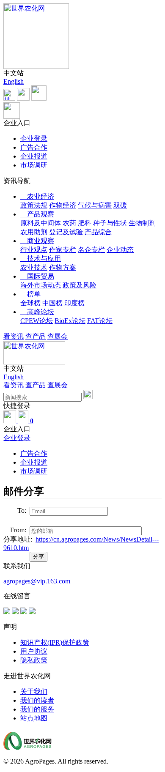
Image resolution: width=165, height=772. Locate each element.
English (13, 81)
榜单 (30, 294)
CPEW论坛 (36, 320)
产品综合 (98, 231)
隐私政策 (33, 660)
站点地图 (33, 718)
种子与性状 (110, 223)
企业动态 (120, 249)
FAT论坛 (100, 320)
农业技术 (33, 267)
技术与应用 (40, 258)
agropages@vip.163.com (36, 581)
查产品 (35, 336)
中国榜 (52, 303)
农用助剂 (33, 231)
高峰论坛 (37, 311)
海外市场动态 (40, 285)
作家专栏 (62, 249)
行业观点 (33, 249)
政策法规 (33, 205)
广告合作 (33, 147)
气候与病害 (95, 205)
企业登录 (33, 138)
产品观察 (37, 214)
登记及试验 (66, 231)
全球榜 (30, 303)
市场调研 (33, 165)
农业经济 (37, 196)
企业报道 (33, 156)
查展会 (57, 336)
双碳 (120, 205)
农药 (69, 223)
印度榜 (74, 303)
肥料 (84, 223)
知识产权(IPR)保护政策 (54, 642)
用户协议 (33, 651)
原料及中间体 (40, 223)
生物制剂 (142, 223)
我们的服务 (37, 709)
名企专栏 (91, 249)
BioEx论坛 (70, 320)
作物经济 (62, 205)
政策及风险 (79, 285)
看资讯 (13, 336)
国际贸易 (37, 276)
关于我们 (33, 691)
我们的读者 (37, 700)
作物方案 (62, 267)
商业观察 (37, 240)
